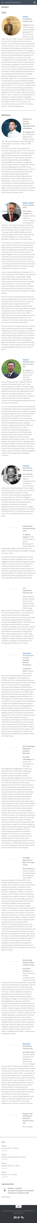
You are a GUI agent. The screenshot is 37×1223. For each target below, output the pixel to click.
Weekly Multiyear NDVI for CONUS (13, 1157)
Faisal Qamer (27, 653)
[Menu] (34, 2)
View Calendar (6, 1197)
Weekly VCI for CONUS (9, 1175)
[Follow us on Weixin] (22, 1217)
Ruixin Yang (26, 1044)
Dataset (4, 1146)
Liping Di (25, 17)
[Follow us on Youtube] (15, 1217)
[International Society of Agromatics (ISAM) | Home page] (14, 2)
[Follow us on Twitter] (18, 1217)
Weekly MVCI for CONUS (10, 1148)
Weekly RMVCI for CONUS (10, 1166)
